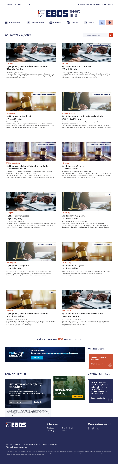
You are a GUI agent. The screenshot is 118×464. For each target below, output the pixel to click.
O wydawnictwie (67, 428)
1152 (60, 338)
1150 (70, 339)
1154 (50, 339)
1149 (75, 339)
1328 (39, 339)
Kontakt (64, 431)
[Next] (85, 339)
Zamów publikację (98, 398)
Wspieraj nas (95, 364)
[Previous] (33, 339)
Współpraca (51, 428)
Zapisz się (38, 402)
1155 (45, 339)
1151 (66, 339)
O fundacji (50, 431)
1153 (55, 339)
